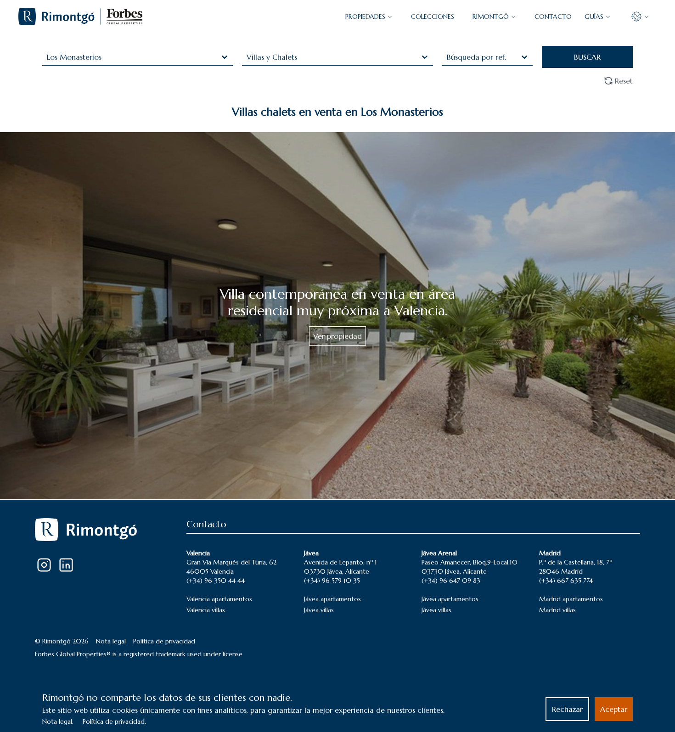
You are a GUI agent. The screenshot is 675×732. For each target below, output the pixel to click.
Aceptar (613, 709)
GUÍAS (594, 16)
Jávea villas (319, 610)
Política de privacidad (164, 641)
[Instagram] (44, 565)
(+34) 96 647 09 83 (451, 580)
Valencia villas (205, 610)
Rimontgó (490, 16)
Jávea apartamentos (332, 599)
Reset (624, 80)
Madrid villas (557, 610)
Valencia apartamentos (219, 599)
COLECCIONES (432, 16)
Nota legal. (57, 721)
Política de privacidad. (114, 721)
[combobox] (48, 56)
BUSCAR (587, 56)
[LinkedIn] (66, 565)
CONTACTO (553, 16)
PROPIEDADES (365, 16)
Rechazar (567, 709)
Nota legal (111, 641)
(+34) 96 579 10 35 (332, 580)
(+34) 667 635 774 (566, 580)
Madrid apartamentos (571, 599)
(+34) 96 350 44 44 (215, 580)
